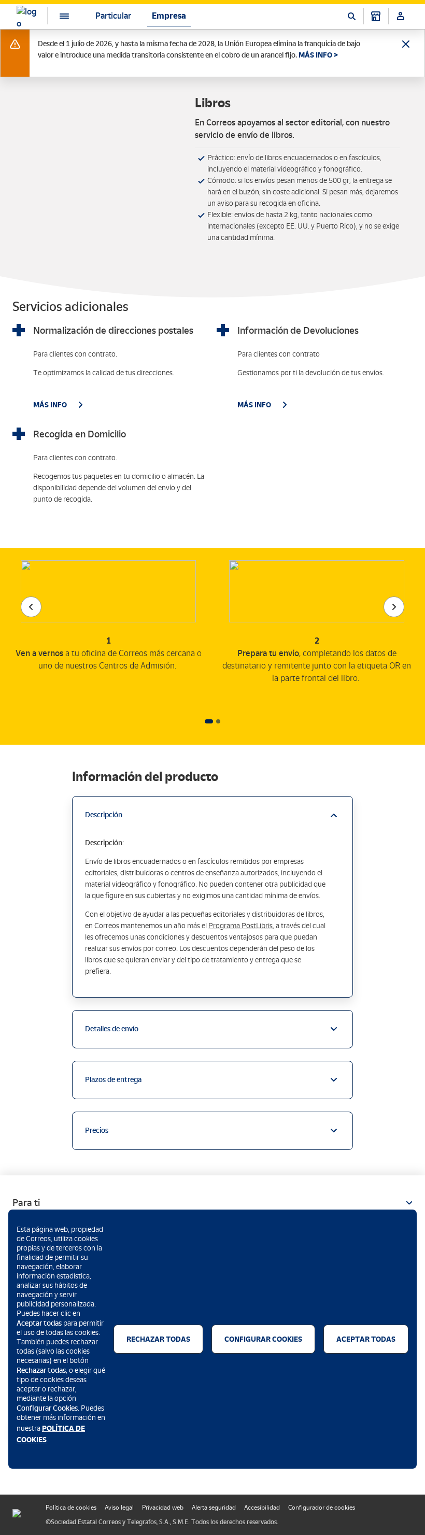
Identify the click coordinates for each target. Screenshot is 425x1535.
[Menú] (55, 16)
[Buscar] (351, 16)
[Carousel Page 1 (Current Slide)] (209, 721)
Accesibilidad (262, 1507)
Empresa (169, 16)
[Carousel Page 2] (218, 721)
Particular (113, 16)
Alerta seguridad (214, 1507)
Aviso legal (119, 1507)
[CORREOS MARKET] (376, 16)
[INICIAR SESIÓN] (400, 16)
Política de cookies (71, 1507)
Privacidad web (162, 1507)
